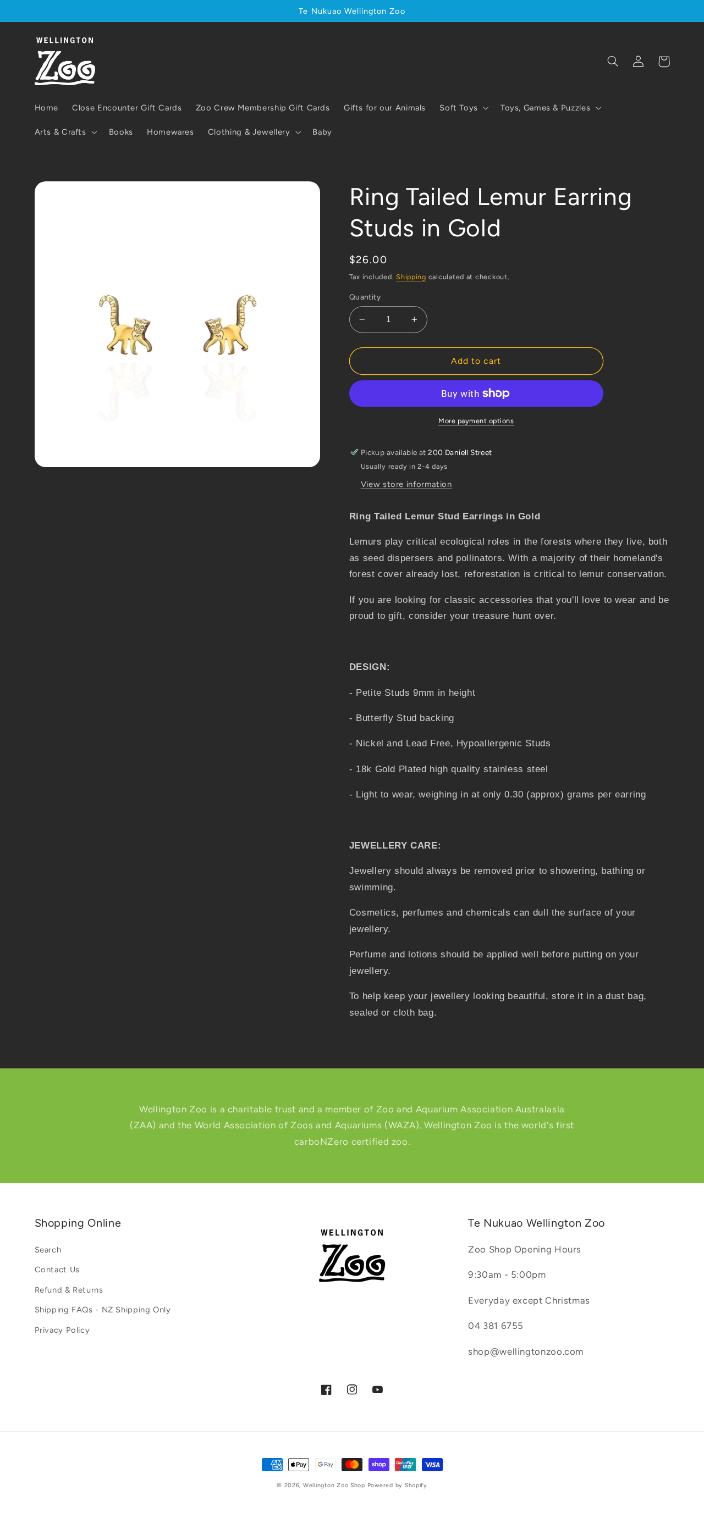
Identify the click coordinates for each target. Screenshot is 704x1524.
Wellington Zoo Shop (334, 1485)
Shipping (411, 277)
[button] (463, 108)
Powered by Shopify (397, 1485)
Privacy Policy (62, 1330)
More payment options (476, 421)
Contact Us (57, 1269)
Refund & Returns (69, 1290)
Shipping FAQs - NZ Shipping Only (103, 1310)
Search (48, 1250)
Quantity (365, 296)
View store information (406, 484)
